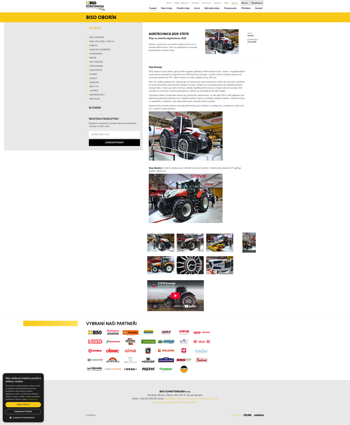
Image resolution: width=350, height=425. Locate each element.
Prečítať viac (32, 399)
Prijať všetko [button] (23, 404)
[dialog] (23, 397)
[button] (23, 418)
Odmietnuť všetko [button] (23, 411)
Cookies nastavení (188, 402)
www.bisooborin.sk (191, 398)
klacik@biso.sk (171, 398)
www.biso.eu (211, 398)
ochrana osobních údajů (164, 402)
